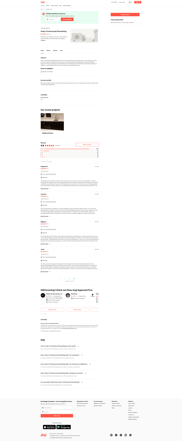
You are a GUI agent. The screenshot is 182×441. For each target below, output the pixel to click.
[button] (52, 125)
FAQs (113, 408)
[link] (52, 298)
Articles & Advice (67, 5)
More (60, 5)
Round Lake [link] (49, 9)
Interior (42, 5)
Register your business (99, 403)
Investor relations (132, 412)
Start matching (67, 19)
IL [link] (44, 9)
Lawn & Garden (54, 5)
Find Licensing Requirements (67, 328)
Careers (130, 408)
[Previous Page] (61, 279)
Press (129, 410)
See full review (44, 188)
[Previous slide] (41, 314)
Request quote (52, 309)
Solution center (116, 403)
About (42, 50)
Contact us (131, 414)
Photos (48, 50)
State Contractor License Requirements (50, 323)
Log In (130, 2)
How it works (131, 403)
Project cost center (116, 405)
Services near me (81, 405)
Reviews (55, 50)
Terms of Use (53, 433)
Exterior (48, 5)
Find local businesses (82, 403)
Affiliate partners (132, 419)
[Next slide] (45, 314)
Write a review (87, 144)
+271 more (43, 40)
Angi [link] (42, 9)
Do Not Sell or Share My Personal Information (70, 435)
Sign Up (138, 2)
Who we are (131, 405)
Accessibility (54, 435)
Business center (98, 405)
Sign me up (57, 415)
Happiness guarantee (133, 417)
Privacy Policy (60, 433)
